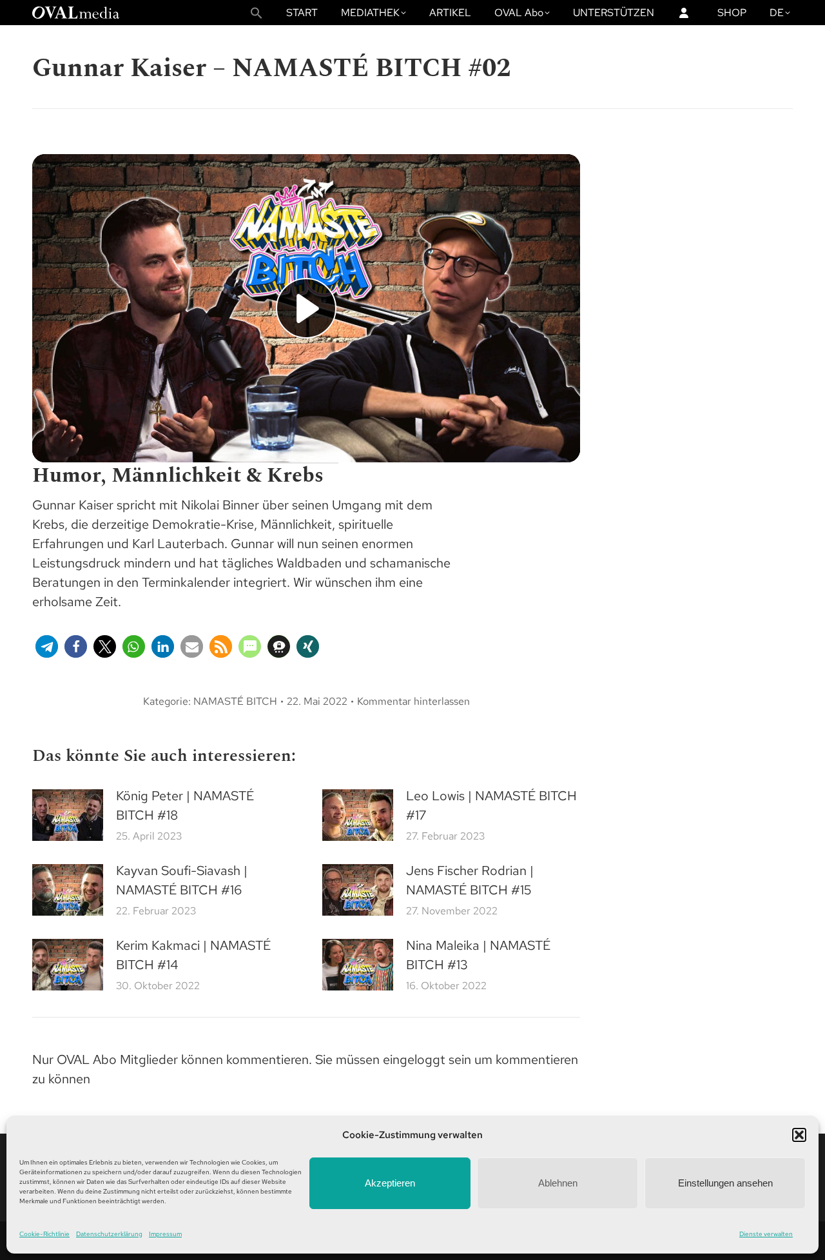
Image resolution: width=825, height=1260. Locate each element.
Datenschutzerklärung (109, 1234)
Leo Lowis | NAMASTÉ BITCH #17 (491, 805)
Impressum (165, 1234)
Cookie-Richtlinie (44, 1234)
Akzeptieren (390, 1182)
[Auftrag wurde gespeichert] (67, 815)
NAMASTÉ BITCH (235, 701)
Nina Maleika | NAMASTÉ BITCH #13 (478, 955)
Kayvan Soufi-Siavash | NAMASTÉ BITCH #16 (182, 880)
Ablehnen (558, 1182)
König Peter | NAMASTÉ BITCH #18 (185, 805)
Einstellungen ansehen (725, 1182)
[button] (799, 1134)
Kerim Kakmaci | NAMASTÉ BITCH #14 (193, 955)
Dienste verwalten (766, 1234)
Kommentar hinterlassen (413, 701)
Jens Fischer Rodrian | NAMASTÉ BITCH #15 (470, 880)
